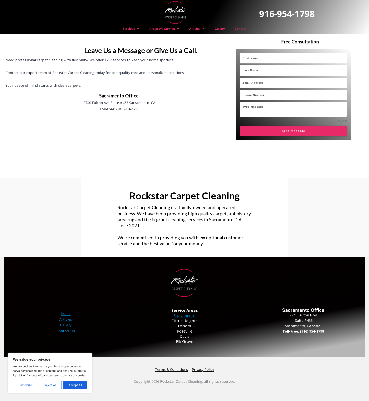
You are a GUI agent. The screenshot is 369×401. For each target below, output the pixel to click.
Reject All (50, 385)
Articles (65, 319)
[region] (50, 373)
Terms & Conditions (171, 369)
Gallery (65, 325)
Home (66, 313)
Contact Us (66, 331)
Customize (25, 385)
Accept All (75, 385)
